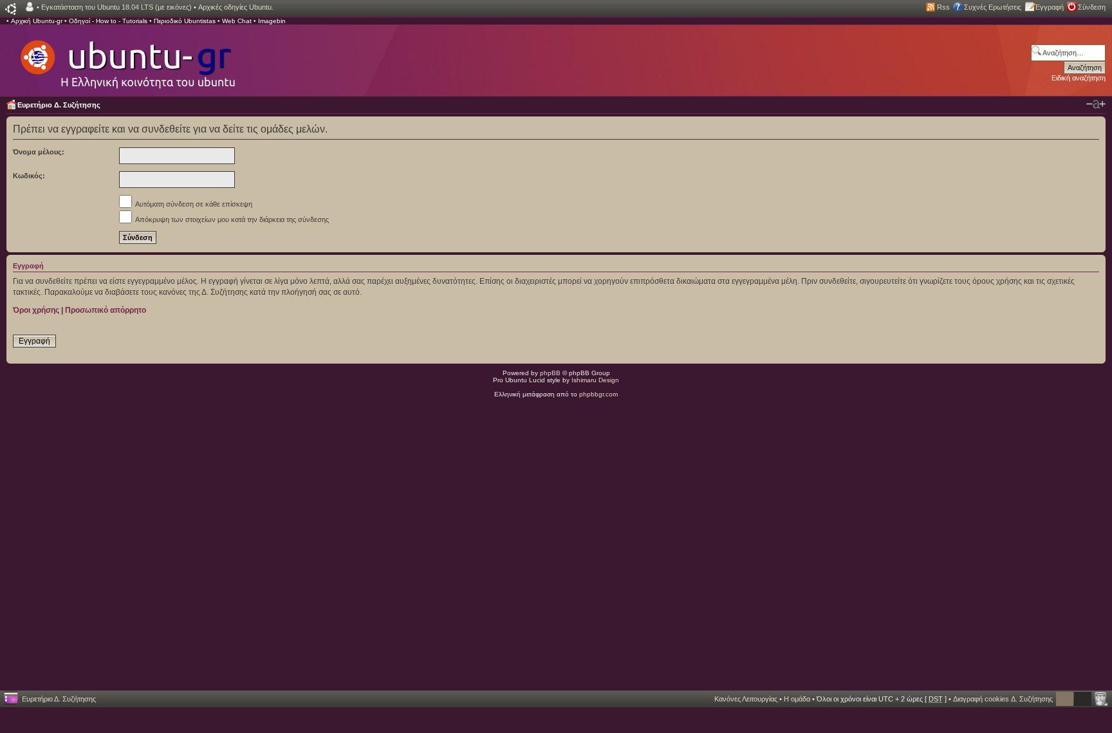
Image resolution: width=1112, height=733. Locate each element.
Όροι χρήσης (36, 310)
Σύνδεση (1092, 7)
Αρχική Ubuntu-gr (36, 20)
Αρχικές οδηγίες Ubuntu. (235, 7)
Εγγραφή (1049, 7)
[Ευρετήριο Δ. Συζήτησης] (126, 58)
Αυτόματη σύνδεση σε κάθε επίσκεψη (193, 204)
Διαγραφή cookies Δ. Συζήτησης (1003, 699)
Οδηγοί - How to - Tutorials (108, 20)
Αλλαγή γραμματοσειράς (1096, 104)
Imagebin (272, 20)
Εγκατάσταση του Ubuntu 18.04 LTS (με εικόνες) (116, 7)
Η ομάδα (797, 699)
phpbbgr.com (598, 394)
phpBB (550, 372)
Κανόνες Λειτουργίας (745, 699)
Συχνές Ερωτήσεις (992, 7)
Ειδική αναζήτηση (1079, 78)
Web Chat (237, 20)
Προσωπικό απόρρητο (105, 310)
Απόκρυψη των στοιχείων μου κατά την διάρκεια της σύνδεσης (231, 219)
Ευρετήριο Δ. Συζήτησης (58, 105)
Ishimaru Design (595, 380)
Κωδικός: (29, 176)
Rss (943, 7)
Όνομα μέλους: (38, 152)
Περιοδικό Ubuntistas (185, 20)
